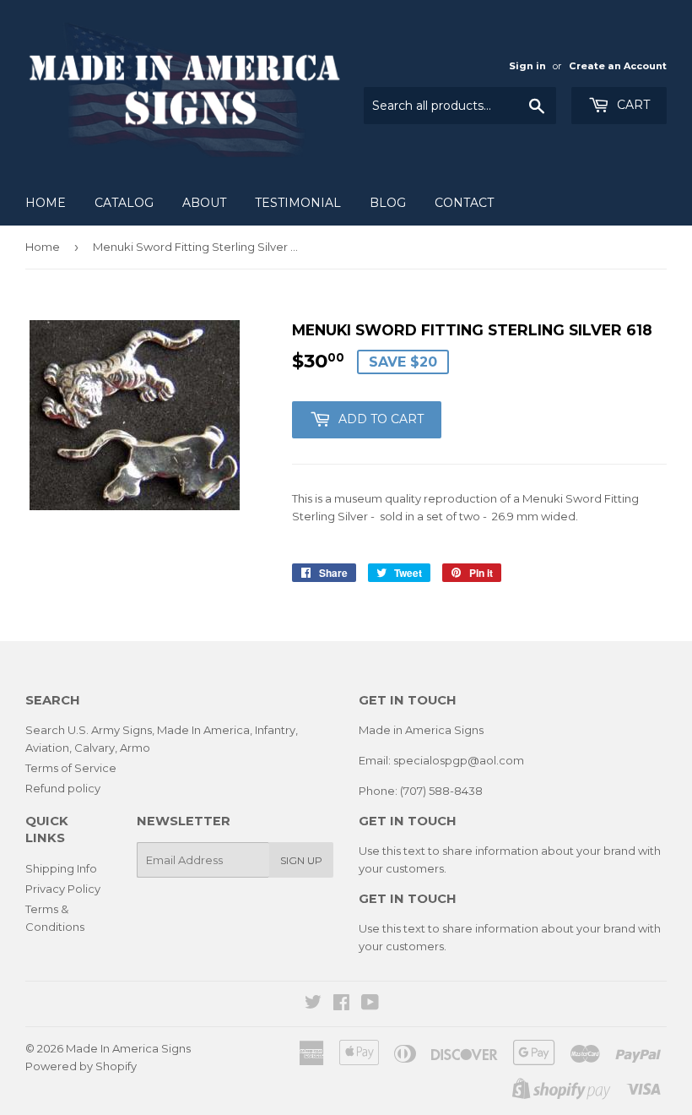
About (204, 202)
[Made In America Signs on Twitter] (313, 1004)
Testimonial (298, 202)
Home (45, 202)
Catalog (124, 202)
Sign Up (301, 860)
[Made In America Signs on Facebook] (341, 1004)
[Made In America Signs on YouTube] (370, 1004)
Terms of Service (70, 768)
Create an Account (618, 66)
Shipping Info (61, 868)
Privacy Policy (62, 888)
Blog (388, 202)
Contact (464, 202)
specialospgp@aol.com (458, 760)
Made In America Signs (128, 1048)
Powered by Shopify (81, 1066)
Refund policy (62, 788)
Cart (632, 104)
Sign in (527, 66)
